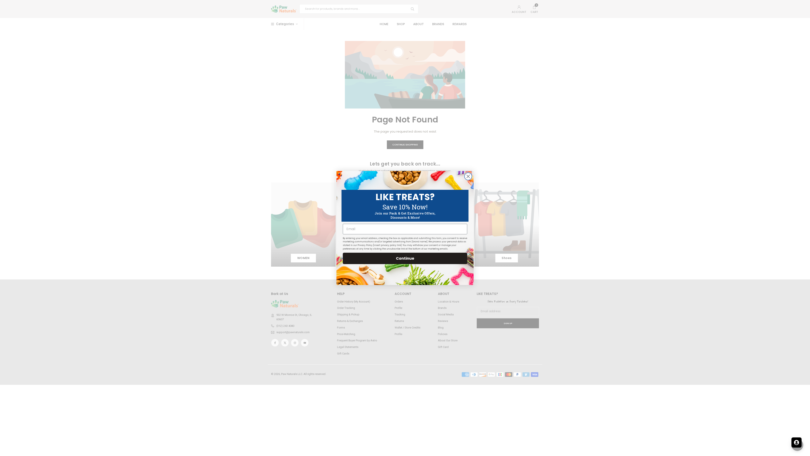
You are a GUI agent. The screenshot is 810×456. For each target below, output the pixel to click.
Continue (405, 258)
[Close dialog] (468, 176)
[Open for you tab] (796, 442)
